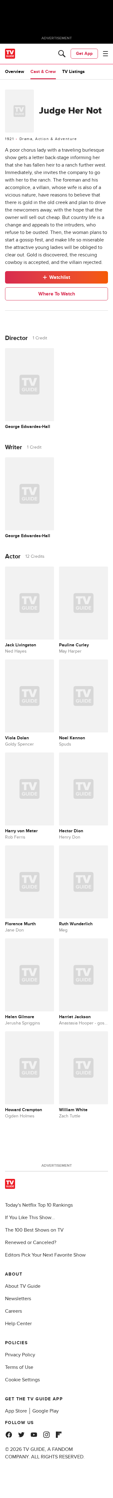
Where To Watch (56, 294)
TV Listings (73, 71)
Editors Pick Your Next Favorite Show (45, 1255)
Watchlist (59, 277)
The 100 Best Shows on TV (34, 1230)
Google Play (45, 1411)
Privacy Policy (20, 1355)
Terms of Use (19, 1367)
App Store (16, 1411)
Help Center (18, 1323)
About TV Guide (22, 1286)
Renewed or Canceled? (30, 1242)
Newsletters (18, 1299)
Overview (14, 71)
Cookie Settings (22, 1380)
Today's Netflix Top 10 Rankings (39, 1205)
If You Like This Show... (30, 1217)
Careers (13, 1311)
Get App (84, 53)
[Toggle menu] (105, 53)
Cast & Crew (43, 71)
